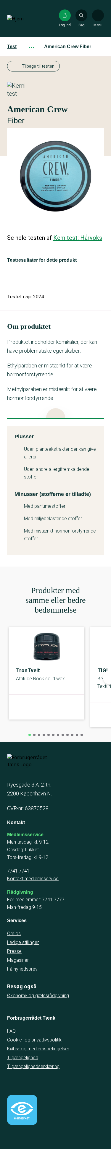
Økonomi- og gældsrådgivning (38, 995)
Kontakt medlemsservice (33, 878)
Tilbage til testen (38, 66)
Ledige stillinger (23, 942)
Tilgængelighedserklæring (33, 1066)
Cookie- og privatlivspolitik (34, 1040)
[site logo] (26, 18)
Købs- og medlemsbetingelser (38, 1049)
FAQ (11, 1031)
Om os (14, 933)
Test (12, 46)
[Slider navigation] (29, 735)
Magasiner (18, 960)
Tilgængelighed (22, 1057)
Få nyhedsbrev (22, 969)
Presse (14, 951)
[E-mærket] (22, 1110)
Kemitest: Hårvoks (77, 237)
